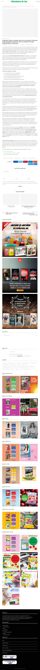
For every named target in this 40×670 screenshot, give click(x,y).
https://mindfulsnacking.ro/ (8, 151)
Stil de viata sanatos (6, 369)
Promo (17, 369)
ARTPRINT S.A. (27, 615)
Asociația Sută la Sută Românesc (7, 158)
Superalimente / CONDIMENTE (7, 366)
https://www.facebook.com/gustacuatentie (11, 154)
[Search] (35, 1)
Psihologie (14, 366)
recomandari (24, 158)
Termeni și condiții (5, 647)
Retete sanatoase (5, 364)
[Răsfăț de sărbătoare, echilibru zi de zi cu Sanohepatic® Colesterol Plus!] (28, 199)
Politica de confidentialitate (6, 650)
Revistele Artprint (5, 642)
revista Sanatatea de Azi (31, 158)
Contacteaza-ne (5, 645)
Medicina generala (12, 364)
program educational (17, 158)
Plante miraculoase (32, 366)
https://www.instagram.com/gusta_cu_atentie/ (12, 152)
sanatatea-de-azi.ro (7, 634)
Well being (18, 364)
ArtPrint (5, 44)
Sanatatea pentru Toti (27, 369)
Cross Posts (12, 369)
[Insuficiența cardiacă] (11, 199)
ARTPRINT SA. (28, 618)
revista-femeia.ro (6, 626)
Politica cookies (4, 652)
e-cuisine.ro (5, 629)
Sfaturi (23, 364)
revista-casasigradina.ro (8, 632)
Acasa (3, 640)
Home (3, 6)
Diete (26, 364)
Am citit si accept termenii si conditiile (16, 354)
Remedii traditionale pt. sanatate (23, 366)
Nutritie (21, 369)
